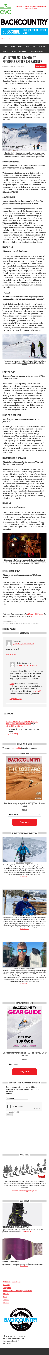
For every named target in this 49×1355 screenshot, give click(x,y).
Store (14, 51)
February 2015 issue (35, 614)
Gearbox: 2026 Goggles (10, 1261)
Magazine (5, 51)
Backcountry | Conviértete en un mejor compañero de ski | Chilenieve (22, 723)
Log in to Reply (12, 654)
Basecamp (42, 46)
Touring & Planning (31, 623)
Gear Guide (37, 691)
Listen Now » (24, 876)
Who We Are (22, 51)
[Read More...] (26, 1231)
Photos (6, 1300)
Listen (20, 46)
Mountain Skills (18, 623)
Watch (12, 46)
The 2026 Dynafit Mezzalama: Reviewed (15, 1227)
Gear (33, 46)
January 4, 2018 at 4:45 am (27, 665)
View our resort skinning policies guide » (24, 1191)
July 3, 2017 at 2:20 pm (14, 726)
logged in (17, 748)
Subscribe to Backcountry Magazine (17, 1291)
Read (6, 46)
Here (12, 684)
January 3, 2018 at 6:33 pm (23, 644)
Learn (26, 46)
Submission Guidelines (12, 1282)
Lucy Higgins (9, 66)
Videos (6, 1303)
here (31, 616)
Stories (14, 621)
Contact (6, 1285)
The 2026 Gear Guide (36, 51)
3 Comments (40, 66)
